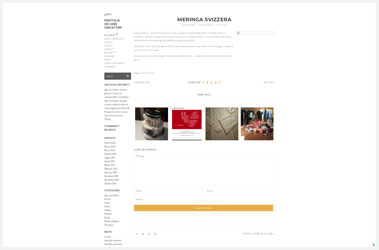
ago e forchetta (111, 195)
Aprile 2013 (109, 161)
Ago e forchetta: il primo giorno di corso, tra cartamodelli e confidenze (116, 93)
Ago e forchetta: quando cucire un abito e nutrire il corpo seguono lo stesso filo (117, 104)
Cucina (107, 199)
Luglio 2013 (109, 157)
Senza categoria (111, 221)
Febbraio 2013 (110, 168)
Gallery (107, 210)
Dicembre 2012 (111, 176)
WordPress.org (111, 247)
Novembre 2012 (111, 179)
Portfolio (112, 20)
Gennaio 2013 (110, 172)
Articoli (143, 73)
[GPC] (110, 14)
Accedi (107, 236)
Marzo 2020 (110, 146)
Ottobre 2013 (110, 153)
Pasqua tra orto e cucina (115, 111)
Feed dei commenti (113, 244)
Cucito (107, 202)
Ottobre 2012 (110, 183)
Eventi (107, 206)
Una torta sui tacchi (113, 115)
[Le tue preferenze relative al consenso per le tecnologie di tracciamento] (374, 245)
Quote (107, 217)
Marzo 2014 (109, 150)
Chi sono (110, 24)
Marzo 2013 (109, 165)
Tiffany (107, 119)
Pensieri (108, 213)
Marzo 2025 (109, 142)
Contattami (113, 27)
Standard (108, 224)
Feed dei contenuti (112, 240)
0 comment (222, 24)
